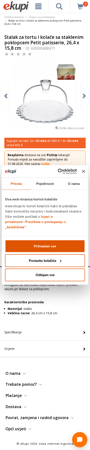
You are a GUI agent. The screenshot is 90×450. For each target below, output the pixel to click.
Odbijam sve (45, 275)
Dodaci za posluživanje (42, 17)
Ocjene (9, 348)
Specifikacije (13, 332)
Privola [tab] (16, 183)
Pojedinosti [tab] (45, 183)
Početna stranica (14, 17)
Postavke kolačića (42, 260)
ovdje (45, 164)
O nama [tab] (74, 183)
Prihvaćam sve (45, 246)
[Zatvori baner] (83, 171)
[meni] (38, 6)
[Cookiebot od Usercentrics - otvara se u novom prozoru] (58, 171)
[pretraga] (59, 6)
